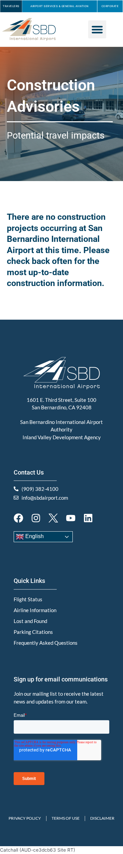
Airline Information (35, 610)
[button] (97, 29)
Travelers (11, 6)
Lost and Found (30, 621)
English (34, 536)
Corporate (110, 6)
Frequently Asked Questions (46, 643)
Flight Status (28, 599)
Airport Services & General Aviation (59, 6)
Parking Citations (33, 632)
